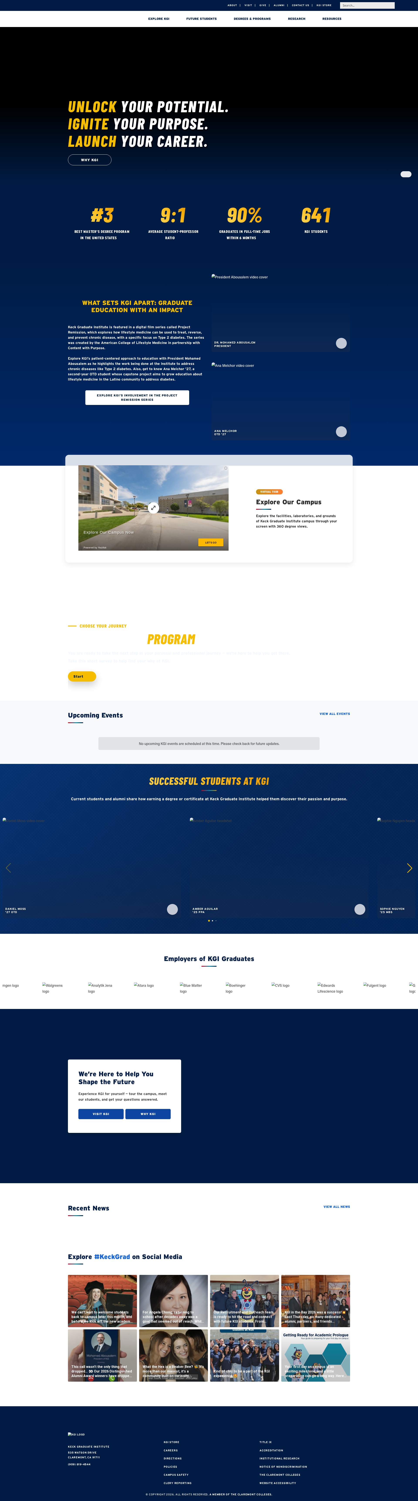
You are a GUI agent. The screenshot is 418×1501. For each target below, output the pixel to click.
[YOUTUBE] (235, 1419)
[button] (410, 868)
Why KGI (148, 1114)
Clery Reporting (177, 1483)
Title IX (266, 1442)
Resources (332, 18)
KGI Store (324, 5)
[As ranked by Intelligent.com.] (121, 238)
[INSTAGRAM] (196, 1419)
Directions (173, 1458)
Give (263, 5)
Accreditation (271, 1450)
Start (79, 676)
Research (296, 18)
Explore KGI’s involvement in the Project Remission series (137, 397)
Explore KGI (158, 18)
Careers (171, 1450)
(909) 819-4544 (79, 1464)
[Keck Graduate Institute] (98, 19)
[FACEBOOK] (183, 1419)
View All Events (335, 714)
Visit (248, 5)
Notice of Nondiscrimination (283, 1466)
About (232, 5)
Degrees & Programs (252, 18)
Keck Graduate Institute (88, 1446)
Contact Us (300, 5)
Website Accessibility (278, 1483)
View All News (337, 1206)
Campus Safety (176, 1474)
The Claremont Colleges (280, 1474)
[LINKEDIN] (222, 1419)
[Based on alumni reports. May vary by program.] (179, 238)
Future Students (201, 18)
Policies (170, 1466)
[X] (209, 1419)
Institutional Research (280, 1458)
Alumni (279, 5)
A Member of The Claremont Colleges (240, 1494)
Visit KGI (101, 1114)
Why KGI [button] (89, 160)
